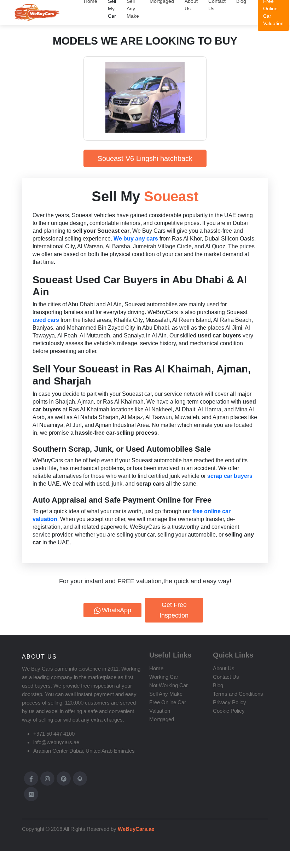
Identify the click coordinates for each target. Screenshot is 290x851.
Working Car (163, 677)
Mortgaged (161, 719)
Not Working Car (168, 685)
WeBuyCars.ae (135, 829)
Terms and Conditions (238, 694)
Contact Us (226, 677)
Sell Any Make (165, 694)
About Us (223, 668)
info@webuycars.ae (56, 742)
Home (156, 668)
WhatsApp (116, 610)
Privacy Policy (229, 702)
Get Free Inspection (174, 610)
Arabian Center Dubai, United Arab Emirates (84, 751)
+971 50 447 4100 (54, 734)
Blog (218, 685)
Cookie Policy (229, 711)
